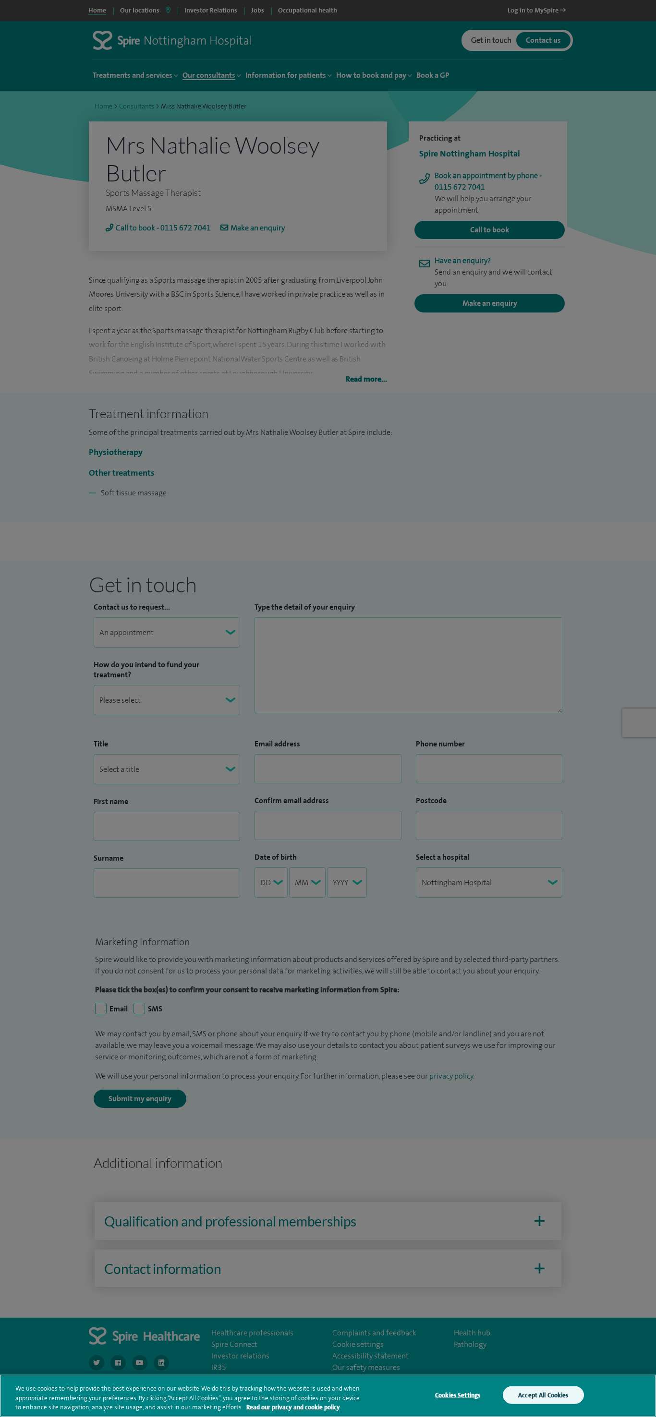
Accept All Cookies (543, 1395)
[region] (328, 1395)
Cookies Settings (457, 1395)
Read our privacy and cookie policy (293, 1407)
